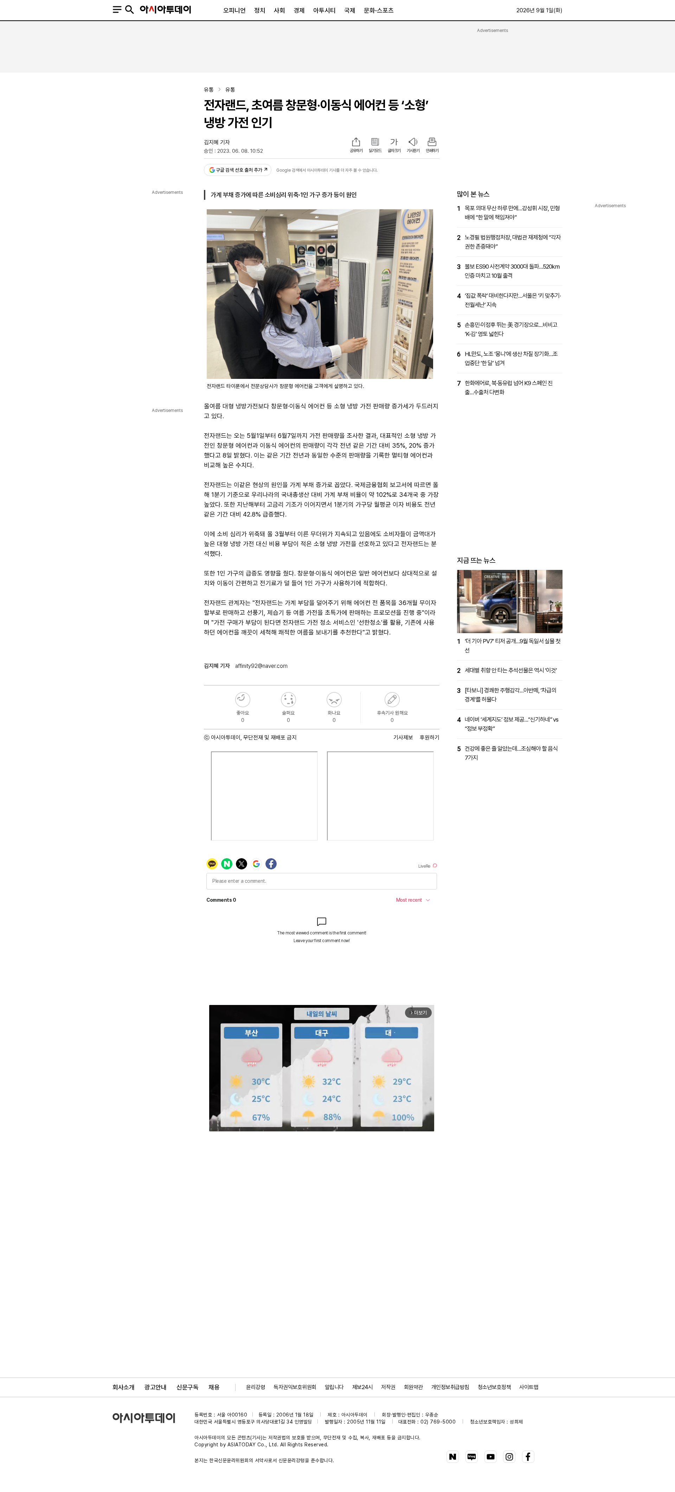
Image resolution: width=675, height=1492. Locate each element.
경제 (299, 10)
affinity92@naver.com (261, 666)
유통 (209, 89)
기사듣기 (413, 150)
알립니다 (334, 1387)
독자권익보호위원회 (295, 1387)
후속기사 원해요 (392, 700)
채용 (213, 1387)
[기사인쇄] (432, 142)
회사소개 (123, 1387)
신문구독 (187, 1387)
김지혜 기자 (217, 142)
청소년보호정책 (494, 1387)
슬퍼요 (288, 700)
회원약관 (413, 1387)
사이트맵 (528, 1387)
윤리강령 (255, 1387)
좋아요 (243, 700)
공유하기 (356, 150)
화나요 (334, 700)
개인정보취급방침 (450, 1387)
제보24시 (362, 1387)
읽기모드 (375, 150)
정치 (259, 10)
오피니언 (234, 10)
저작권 (388, 1387)
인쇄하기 (432, 150)
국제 (349, 10)
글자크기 (394, 150)
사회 (279, 10)
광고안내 (155, 1387)
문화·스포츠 (379, 10)
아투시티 (324, 10)
